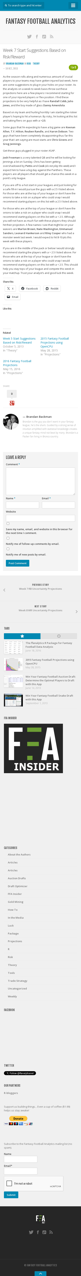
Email (46, 498)
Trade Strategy (17, 981)
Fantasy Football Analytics (40, 21)
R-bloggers (11, 1093)
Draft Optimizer (18, 886)
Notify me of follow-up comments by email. (32, 544)
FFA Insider (15, 894)
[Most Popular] (22, 636)
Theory (36, 63)
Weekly (12, 996)
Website (11, 511)
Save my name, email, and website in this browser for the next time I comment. (39, 531)
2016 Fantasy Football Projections (17, 363)
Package (13, 933)
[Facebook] (37, 36)
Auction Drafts (17, 878)
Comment (13, 464)
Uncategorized (17, 988)
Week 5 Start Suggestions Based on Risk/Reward (19, 340)
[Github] (44, 36)
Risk (29, 63)
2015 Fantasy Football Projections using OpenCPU (54, 342)
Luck (11, 925)
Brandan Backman (15, 63)
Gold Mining (15, 902)
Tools (11, 973)
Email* (8, 1166)
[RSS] (51, 36)
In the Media (16, 917)
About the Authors (19, 854)
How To (12, 909)
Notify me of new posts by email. (26, 554)
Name (10, 498)
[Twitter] (29, 36)
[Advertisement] (40, 809)
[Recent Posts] (58, 636)
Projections (15, 941)
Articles (12, 862)
